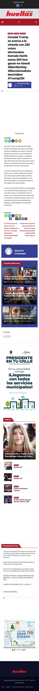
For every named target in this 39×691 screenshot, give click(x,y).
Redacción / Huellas (23, 282)
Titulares (22, 33)
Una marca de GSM (9, 680)
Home (2, 687)
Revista (13, 291)
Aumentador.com (19, 682)
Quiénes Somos (29, 687)
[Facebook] (9, 141)
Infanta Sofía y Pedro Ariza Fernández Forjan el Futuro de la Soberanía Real (18, 295)
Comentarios (7, 336)
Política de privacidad (17, 687)
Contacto (8, 687)
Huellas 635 (18, 467)
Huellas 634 (18, 478)
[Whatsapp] (5, 141)
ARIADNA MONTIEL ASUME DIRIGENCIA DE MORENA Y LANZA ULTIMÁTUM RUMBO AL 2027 (18, 577)
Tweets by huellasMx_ (10, 591)
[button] (19, 22)
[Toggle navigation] (36, 22)
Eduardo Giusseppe (23, 83)
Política (16, 33)
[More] (20, 141)
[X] (13, 141)
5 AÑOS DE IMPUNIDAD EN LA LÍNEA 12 (17, 584)
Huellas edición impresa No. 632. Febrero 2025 (22, 501)
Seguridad (19, 291)
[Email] (16, 141)
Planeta (10, 33)
